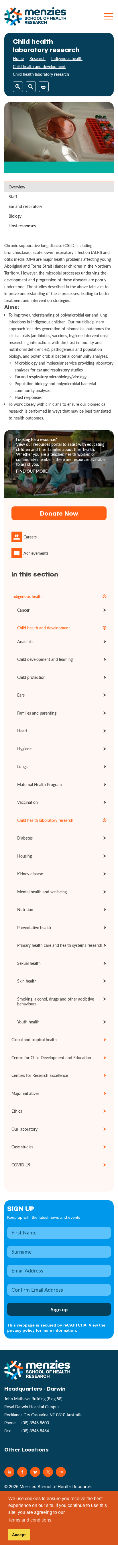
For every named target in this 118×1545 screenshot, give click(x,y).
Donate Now (59, 513)
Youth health (28, 1022)
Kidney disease (30, 873)
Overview (17, 187)
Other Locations (26, 1449)
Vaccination (27, 802)
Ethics (16, 1111)
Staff (13, 196)
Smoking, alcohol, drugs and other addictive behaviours (55, 1001)
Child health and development (39, 66)
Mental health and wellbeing (42, 891)
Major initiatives (25, 1093)
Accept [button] (19, 1534)
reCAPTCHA (74, 1325)
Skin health (27, 981)
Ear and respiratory (25, 206)
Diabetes (25, 838)
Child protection (31, 677)
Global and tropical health (34, 1039)
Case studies (22, 1147)
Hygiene (24, 748)
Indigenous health (66, 58)
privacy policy (21, 1330)
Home (18, 58)
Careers (30, 537)
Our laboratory (24, 1129)
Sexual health (29, 963)
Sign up (20, 1208)
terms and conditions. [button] (30, 1520)
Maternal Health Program (39, 784)
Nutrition (25, 909)
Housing (24, 856)
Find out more (32, 471)
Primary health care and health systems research (59, 945)
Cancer (23, 610)
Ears (21, 695)
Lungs (22, 766)
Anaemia (25, 641)
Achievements (35, 553)
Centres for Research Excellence (39, 1075)
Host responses (22, 225)
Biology (15, 216)
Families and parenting (36, 713)
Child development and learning (45, 659)
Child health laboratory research (45, 820)
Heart (22, 730)
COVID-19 (20, 1165)
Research (38, 58)
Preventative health (34, 927)
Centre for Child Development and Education (51, 1057)
